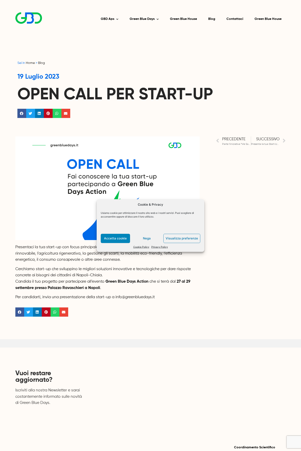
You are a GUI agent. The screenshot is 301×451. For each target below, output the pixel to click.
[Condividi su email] (65, 113)
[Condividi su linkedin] (39, 113)
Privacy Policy (159, 246)
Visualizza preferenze (182, 238)
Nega (147, 238)
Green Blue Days (142, 19)
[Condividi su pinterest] (48, 113)
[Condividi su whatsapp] (57, 113)
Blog (211, 19)
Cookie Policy (141, 246)
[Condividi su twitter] (30, 113)
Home (30, 63)
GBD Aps (107, 19)
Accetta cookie (115, 238)
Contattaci (234, 19)
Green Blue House (183, 19)
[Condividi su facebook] (21, 113)
